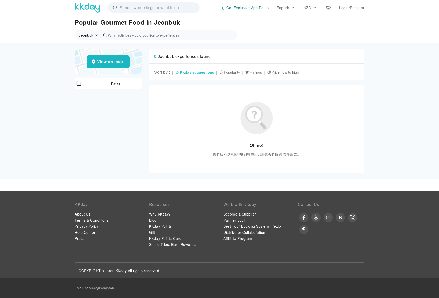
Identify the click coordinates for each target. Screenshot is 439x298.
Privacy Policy (87, 226)
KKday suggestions (197, 72)
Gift (152, 232)
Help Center (85, 232)
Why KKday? (160, 214)
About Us (82, 214)
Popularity (232, 72)
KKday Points (160, 226)
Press (80, 238)
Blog (153, 220)
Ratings (256, 72)
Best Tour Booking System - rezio (252, 226)
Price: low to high (285, 72)
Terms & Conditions (91, 220)
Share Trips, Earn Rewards (172, 244)
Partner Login (235, 220)
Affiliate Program (237, 238)
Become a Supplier (239, 214)
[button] (90, 35)
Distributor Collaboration (244, 232)
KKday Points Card (165, 238)
